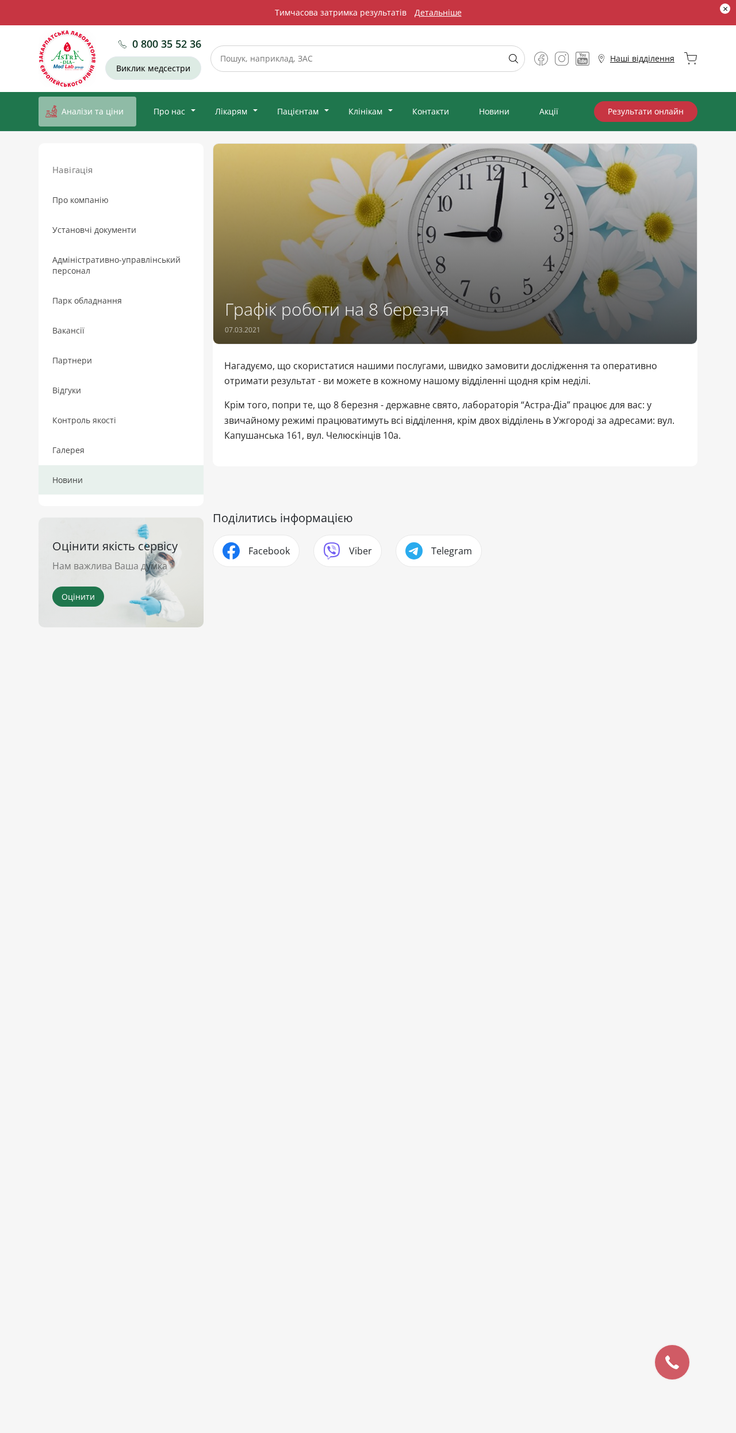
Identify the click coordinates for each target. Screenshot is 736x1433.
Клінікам (365, 111)
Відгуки (66, 390)
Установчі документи (94, 229)
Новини (494, 111)
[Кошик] (690, 59)
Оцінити (78, 596)
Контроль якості (84, 420)
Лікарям (231, 111)
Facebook (269, 551)
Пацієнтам (298, 111)
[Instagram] (562, 59)
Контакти (430, 111)
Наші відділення (642, 58)
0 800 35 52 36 (166, 44)
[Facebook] (541, 59)
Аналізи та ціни (93, 111)
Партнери (72, 360)
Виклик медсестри (153, 68)
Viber (360, 551)
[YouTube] (582, 59)
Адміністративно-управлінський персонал (116, 265)
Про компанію (80, 199)
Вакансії (68, 330)
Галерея (68, 450)
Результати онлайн (646, 111)
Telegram (451, 551)
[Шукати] (509, 58)
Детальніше (438, 12)
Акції (548, 111)
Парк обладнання (87, 300)
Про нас (169, 111)
